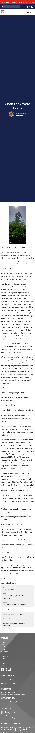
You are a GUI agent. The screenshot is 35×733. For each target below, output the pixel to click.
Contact (3, 663)
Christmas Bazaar (8, 619)
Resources (4, 661)
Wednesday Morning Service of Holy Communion (14, 624)
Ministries (4, 651)
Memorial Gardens (7, 680)
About (3, 644)
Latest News (6, 610)
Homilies (4, 654)
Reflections (4, 656)
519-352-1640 (6, 692)
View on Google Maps (8, 718)
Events (3, 647)
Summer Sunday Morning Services (23, 2)
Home (3, 642)
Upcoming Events (8, 583)
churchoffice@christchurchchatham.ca (13, 694)
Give (2, 665)
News (3, 649)
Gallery (3, 658)
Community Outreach (8, 683)
